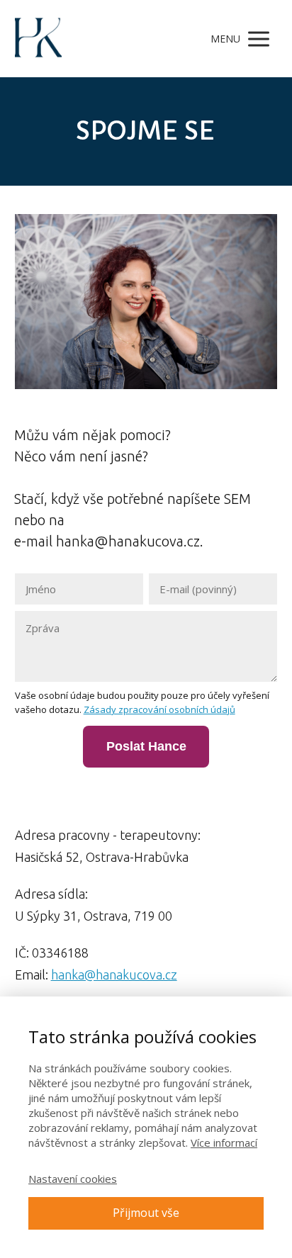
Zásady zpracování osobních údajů (159, 709)
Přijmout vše (146, 1212)
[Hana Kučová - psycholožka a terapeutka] (38, 38)
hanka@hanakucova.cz (114, 974)
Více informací (224, 1142)
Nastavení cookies (72, 1179)
